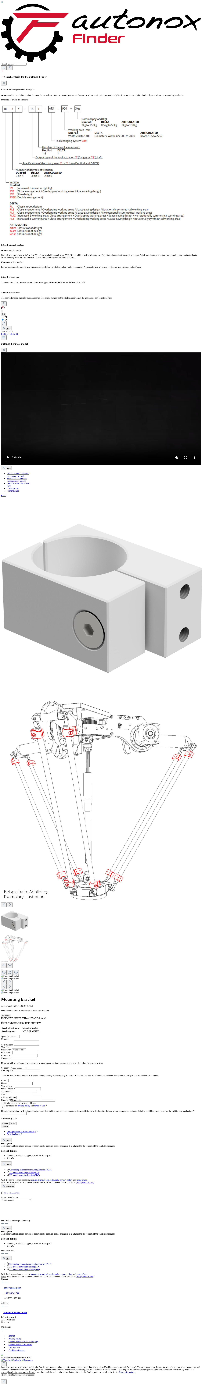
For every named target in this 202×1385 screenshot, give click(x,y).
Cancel (5, 1123)
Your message (7, 1045)
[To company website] (3, 308)
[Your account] (4, 323)
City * (4, 1094)
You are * (5, 1068)
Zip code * (6, 1091)
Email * (4, 1080)
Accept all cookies (26, 1375)
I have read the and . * (25, 1106)
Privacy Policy (15, 1339)
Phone (4, 1083)
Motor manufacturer (9, 1197)
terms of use (39, 1106)
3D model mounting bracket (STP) (24, 1172)
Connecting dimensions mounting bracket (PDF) (30, 1170)
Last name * (6, 1055)
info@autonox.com (85, 1182)
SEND (12, 1123)
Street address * (8, 1088)
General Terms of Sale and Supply (23, 1341)
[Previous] (4, 905)
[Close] (4, 83)
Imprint (12, 1336)
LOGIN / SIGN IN (9, 334)
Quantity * (6, 1036)
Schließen (10, 1187)
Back (3, 495)
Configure (13, 1375)
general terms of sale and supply (45, 1180)
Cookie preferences (17, 1350)
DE (6, 317)
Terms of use (14, 1347)
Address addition (8, 1097)
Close (8, 329)
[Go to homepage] (101, 61)
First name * (6, 1052)
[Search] (10, 68)
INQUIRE (6, 1016)
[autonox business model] (2, 311)
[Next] (10, 905)
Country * (5, 1100)
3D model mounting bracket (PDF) (24, 1175)
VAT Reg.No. (7, 1070)
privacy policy (24, 1106)
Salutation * (6, 1050)
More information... (127, 1372)
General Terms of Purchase (20, 1344)
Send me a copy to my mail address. (20, 1103)
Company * (6, 1058)
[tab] (22, 1131)
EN (6, 320)
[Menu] (4, 337)
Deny (4, 1375)
